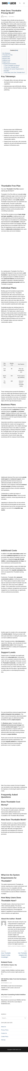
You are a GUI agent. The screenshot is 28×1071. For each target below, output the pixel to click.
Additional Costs (6, 60)
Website (24, 946)
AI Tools (12, 16)
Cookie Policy (4, 1036)
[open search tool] (20, 3)
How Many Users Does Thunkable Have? (14, 72)
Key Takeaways (6, 53)
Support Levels (6, 62)
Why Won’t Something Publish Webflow (13, 994)
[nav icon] (24, 3)
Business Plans (6, 58)
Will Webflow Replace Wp (9, 965)
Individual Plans (6, 56)
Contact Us (4, 1033)
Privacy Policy (4, 1030)
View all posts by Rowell (14, 946)
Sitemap (3, 1039)
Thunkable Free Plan (7, 54)
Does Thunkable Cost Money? (12, 65)
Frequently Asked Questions (9, 63)
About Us (3, 1026)
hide (16, 50)
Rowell (6, 16)
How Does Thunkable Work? (11, 67)
